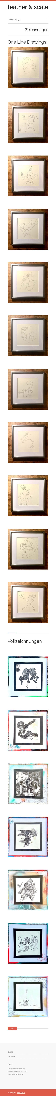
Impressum (11, 1056)
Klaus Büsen (21, 1093)
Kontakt (10, 1052)
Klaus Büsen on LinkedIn (16, 1074)
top (12, 1028)
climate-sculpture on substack (17, 1071)
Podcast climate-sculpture (16, 1068)
